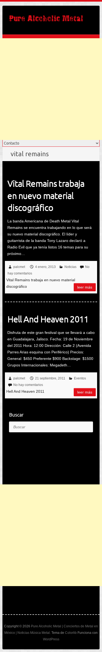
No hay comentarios (28, 385)
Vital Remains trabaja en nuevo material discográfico (45, 195)
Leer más (84, 287)
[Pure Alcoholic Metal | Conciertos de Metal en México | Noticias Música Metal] (46, 20)
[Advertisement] (51, 89)
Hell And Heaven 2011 (47, 319)
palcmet (19, 267)
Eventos (80, 378)
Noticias (70, 267)
